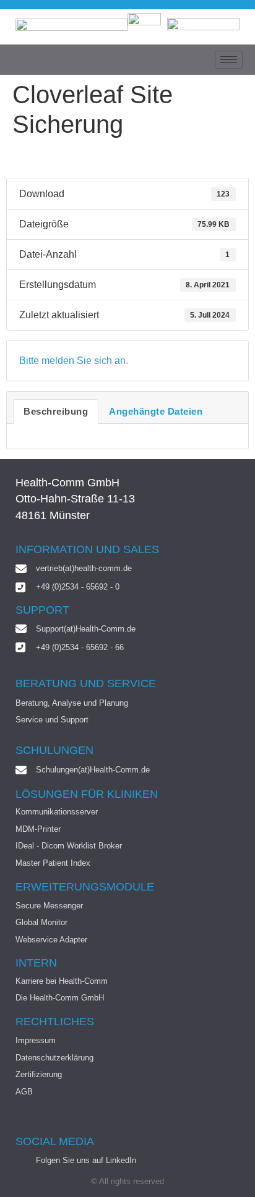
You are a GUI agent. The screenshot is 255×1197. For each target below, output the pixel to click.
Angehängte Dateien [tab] (155, 412)
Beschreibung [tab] (56, 412)
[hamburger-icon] (229, 60)
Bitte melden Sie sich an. (73, 360)
